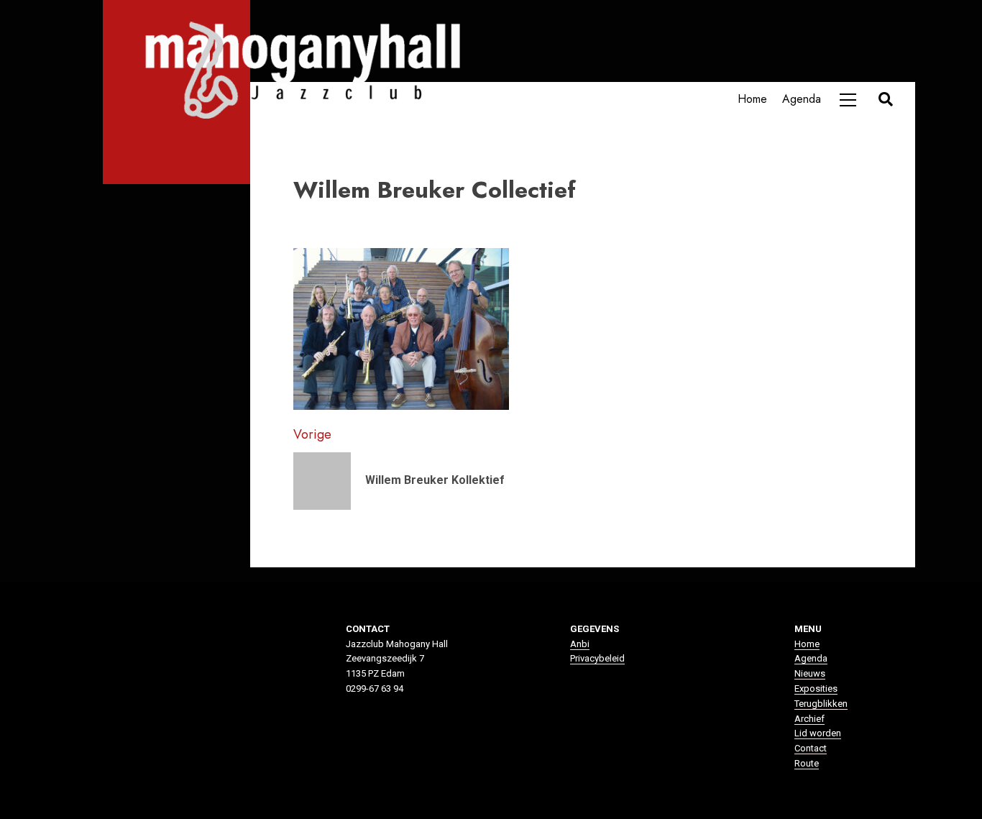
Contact (810, 748)
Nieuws (809, 673)
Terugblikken (821, 703)
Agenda (801, 99)
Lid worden (817, 733)
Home (752, 99)
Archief (809, 718)
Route (806, 763)
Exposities (816, 688)
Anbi (579, 644)
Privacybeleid (597, 658)
